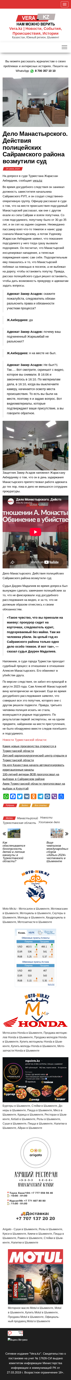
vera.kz (37, 180)
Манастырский (27, 818)
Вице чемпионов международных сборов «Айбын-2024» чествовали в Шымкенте (57, 852)
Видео (25, 805)
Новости (46, 817)
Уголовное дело (49, 822)
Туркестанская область (19, 823)
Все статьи (41, 805)
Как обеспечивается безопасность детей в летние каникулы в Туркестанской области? (14, 852)
